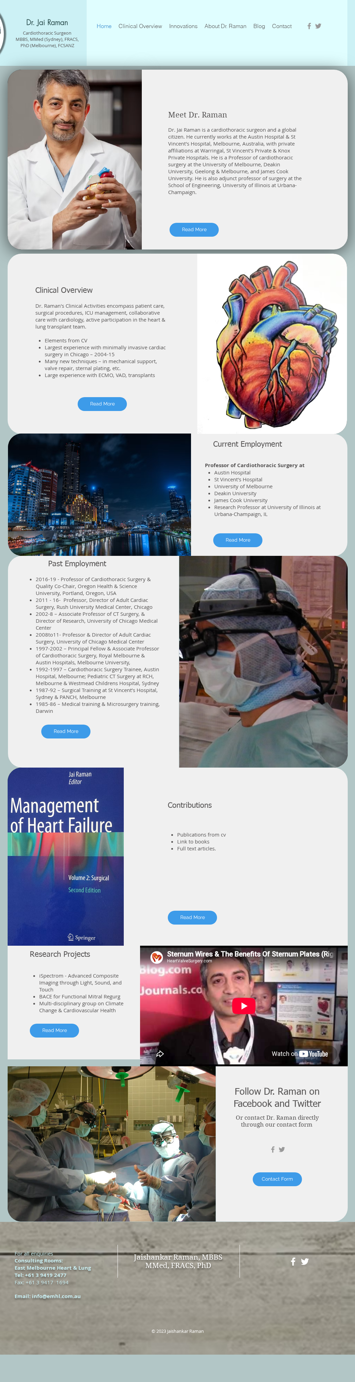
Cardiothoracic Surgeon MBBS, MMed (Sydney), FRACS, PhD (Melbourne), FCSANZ (47, 39)
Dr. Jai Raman (47, 22)
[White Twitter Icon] (305, 1261)
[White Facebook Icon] (293, 1261)
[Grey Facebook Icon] (309, 26)
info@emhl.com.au (56, 1296)
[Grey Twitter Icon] (318, 26)
